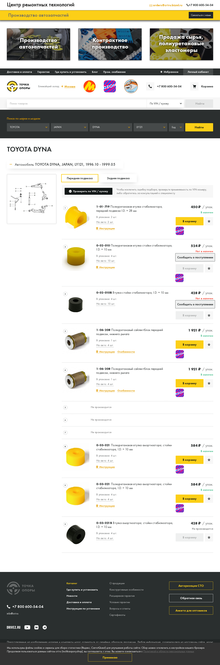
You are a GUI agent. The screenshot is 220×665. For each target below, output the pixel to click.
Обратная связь (191, 598)
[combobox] (165, 103)
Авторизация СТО (191, 586)
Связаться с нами (201, 15)
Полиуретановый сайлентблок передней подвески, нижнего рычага (129, 332)
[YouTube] (27, 627)
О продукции (117, 583)
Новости (72, 596)
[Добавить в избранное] (209, 221)
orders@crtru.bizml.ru (167, 5)
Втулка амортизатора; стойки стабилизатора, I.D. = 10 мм (134, 525)
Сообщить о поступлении (195, 257)
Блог (95, 72)
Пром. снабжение (114, 72)
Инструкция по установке (83, 608)
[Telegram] (45, 627)
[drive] (13, 627)
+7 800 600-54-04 (27, 606)
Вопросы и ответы (119, 608)
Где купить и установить (70, 72)
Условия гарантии (119, 602)
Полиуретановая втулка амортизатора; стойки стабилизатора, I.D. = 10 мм (134, 447)
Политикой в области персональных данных (168, 651)
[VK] (36, 627)
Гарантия (43, 72)
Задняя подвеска (118, 178)
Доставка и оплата (19, 72)
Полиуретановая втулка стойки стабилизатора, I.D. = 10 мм (134, 247)
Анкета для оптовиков (191, 610)
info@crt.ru (12, 613)
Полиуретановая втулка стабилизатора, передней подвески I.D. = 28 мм (129, 208)
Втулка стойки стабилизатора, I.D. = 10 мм (132, 292)
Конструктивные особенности (126, 589)
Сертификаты (117, 615)
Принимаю (110, 657)
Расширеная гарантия (122, 596)
